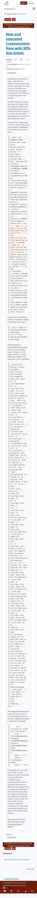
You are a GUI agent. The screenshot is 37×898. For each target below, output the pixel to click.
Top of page (30, 869)
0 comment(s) (11, 73)
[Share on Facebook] (21, 59)
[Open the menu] (34, 8)
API (19, 885)
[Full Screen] (15, 59)
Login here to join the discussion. (17, 859)
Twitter (10, 827)
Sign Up (31, 3)
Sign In (24, 3)
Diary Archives (12, 878)
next (13, 19)
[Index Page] (6, 3)
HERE (10, 24)
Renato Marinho (21, 14)
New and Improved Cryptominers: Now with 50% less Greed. (18, 43)
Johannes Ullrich (13, 69)
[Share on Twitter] (27, 59)
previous (7, 19)
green (14, 9)
